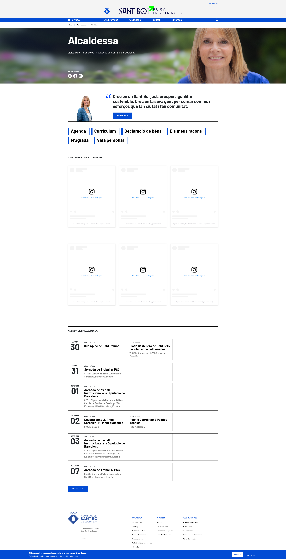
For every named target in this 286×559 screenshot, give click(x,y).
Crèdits (83, 538)
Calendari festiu (163, 527)
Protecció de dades (139, 531)
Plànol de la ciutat (189, 539)
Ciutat (156, 20)
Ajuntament (111, 20)
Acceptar (237, 555)
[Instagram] (81, 76)
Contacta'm (122, 116)
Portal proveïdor (189, 527)
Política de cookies (139, 535)
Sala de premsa (137, 539)
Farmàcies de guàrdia (165, 531)
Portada (75, 20)
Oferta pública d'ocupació (192, 535)
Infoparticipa (136, 547)
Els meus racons (186, 131)
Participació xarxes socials (142, 543)
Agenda (78, 131)
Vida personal (110, 140)
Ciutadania (135, 20)
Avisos (159, 523)
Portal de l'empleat (164, 535)
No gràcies (250, 555)
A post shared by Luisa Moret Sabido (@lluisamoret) (91, 224)
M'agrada (80, 140)
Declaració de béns (143, 131)
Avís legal (135, 527)
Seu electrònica (188, 531)
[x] (70, 76)
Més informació (72, 556)
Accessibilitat (137, 523)
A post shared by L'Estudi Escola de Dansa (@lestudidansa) (194, 224)
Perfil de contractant (190, 523)
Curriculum (105, 131)
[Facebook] (75, 76)
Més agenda (77, 489)
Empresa (177, 20)
